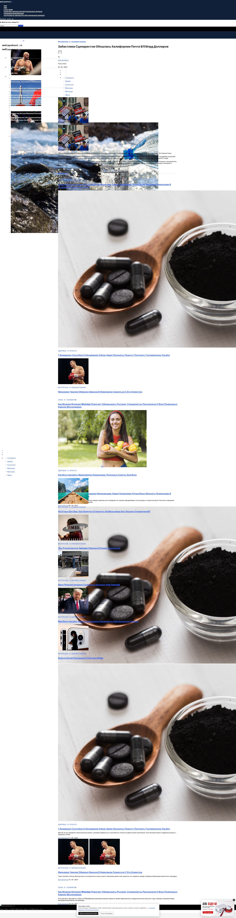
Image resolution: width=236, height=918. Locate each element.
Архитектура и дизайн (16, 76)
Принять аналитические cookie (88, 913)
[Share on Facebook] (120, 70)
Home (5, 8)
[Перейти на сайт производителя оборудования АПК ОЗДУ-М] (217, 908)
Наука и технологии (15, 58)
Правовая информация (14, 13)
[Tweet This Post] (120, 72)
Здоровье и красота (15, 67)
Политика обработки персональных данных (23, 11)
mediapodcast (63, 60)
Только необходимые (106, 913)
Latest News (8, 10)
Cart (5, 6)
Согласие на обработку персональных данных (24, 15)
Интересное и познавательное (20, 48)
